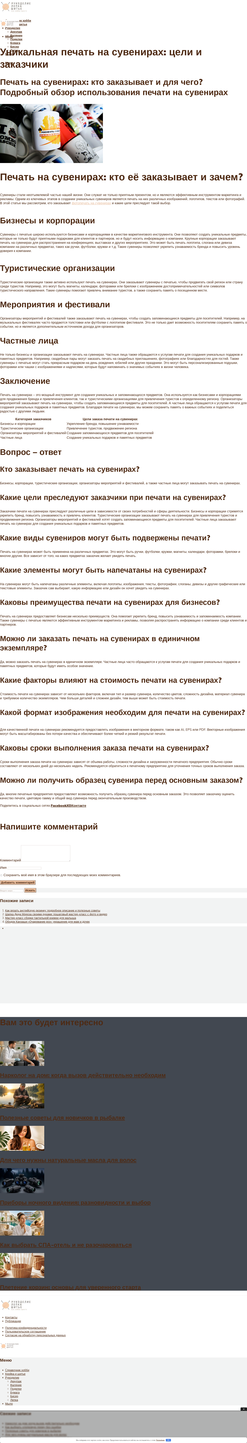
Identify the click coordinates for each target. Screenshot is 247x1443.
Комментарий (10, 860)
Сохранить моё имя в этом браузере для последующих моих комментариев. (62, 875)
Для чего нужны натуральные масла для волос (68, 1159)
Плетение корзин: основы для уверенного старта (70, 1287)
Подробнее (160, 1440)
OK (168, 1440)
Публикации (13, 1321)
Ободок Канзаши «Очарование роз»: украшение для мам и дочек (47, 921)
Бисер (14, 1396)
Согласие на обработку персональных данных (35, 1335)
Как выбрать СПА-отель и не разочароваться (66, 1244)
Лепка (14, 1400)
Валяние (16, 35)
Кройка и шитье (15, 1374)
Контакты (11, 1317)
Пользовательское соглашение (25, 1331)
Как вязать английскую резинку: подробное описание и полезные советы (52, 910)
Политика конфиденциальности (26, 1328)
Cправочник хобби (17, 1370)
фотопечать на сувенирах (91, 203)
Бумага (15, 43)
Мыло (9, 1403)
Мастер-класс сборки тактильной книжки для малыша (40, 918)
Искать (30, 890)
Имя (3, 867)
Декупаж (16, 32)
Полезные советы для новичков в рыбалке (62, 1117)
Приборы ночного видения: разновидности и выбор (75, 1202)
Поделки (16, 39)
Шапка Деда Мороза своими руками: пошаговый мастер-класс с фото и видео (56, 914)
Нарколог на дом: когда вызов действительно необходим (83, 1075)
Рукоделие (12, 1377)
